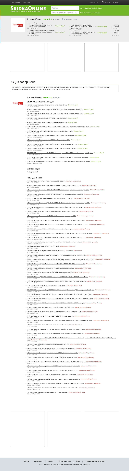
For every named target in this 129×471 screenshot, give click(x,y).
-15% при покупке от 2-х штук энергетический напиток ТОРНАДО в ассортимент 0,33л (51, 148)
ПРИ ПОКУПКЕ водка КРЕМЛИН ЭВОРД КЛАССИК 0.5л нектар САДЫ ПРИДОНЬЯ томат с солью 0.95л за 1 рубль (59, 320)
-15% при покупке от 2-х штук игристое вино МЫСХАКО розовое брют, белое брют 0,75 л (52, 388)
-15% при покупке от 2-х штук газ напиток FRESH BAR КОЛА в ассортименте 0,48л (50, 135)
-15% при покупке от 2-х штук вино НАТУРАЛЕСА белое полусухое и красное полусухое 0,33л (54, 185)
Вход (117, 2)
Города (26, 461)
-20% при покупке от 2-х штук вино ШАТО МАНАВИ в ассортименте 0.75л (48, 344)
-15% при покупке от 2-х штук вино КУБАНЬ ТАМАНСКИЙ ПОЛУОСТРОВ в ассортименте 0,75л (54, 242)
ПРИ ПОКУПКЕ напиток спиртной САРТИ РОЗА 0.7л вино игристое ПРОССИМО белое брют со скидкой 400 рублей (60, 153)
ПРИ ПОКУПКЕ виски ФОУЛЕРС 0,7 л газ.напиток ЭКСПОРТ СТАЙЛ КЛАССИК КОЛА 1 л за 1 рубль (55, 383)
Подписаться (94, 2)
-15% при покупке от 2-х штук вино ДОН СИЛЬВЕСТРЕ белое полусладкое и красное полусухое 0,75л (56, 255)
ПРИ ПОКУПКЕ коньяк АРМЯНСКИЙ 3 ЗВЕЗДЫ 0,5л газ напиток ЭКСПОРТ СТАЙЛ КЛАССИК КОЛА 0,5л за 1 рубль (60, 298)
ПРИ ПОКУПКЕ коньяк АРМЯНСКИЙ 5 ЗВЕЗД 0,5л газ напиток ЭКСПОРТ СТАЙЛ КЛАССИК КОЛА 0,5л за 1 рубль (59, 294)
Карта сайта (38, 461)
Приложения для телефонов (95, 461)
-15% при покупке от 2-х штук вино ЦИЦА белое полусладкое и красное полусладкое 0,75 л (53, 379)
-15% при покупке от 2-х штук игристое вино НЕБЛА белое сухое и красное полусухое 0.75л (53, 366)
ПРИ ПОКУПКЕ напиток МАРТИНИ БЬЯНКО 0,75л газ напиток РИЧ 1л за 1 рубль (50, 198)
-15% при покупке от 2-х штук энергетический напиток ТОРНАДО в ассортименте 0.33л (52, 357)
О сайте (50, 461)
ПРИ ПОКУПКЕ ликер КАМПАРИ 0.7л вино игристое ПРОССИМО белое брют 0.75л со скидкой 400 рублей (57, 157)
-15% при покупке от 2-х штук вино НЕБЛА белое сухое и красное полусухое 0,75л (50, 268)
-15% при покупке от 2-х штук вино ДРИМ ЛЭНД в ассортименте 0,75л (83, 32)
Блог (78, 461)
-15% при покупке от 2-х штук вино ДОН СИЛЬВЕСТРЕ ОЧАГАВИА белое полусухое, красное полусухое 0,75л (58, 203)
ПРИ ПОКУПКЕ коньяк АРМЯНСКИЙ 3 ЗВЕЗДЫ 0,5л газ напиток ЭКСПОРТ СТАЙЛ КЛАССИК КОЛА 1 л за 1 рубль (59, 233)
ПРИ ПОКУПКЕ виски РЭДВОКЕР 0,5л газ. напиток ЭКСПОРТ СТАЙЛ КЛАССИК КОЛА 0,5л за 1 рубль (56, 264)
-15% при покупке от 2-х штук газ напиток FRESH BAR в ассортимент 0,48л (48, 140)
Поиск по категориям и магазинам (90, 13)
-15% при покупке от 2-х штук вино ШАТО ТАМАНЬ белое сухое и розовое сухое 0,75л (51, 216)
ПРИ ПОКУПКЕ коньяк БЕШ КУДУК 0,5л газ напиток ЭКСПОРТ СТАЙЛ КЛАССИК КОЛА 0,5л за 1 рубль (56, 281)
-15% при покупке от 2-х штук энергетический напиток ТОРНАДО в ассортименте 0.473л (52, 353)
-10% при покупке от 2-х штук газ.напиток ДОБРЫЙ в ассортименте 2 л (47, 392)
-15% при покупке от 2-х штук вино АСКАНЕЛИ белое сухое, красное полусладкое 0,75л (52, 211)
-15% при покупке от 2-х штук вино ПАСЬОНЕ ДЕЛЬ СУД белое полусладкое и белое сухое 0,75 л (83, 27)
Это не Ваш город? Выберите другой (91, 8)
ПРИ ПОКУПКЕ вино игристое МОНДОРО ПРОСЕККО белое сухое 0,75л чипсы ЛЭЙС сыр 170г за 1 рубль (57, 224)
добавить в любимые (70, 19)
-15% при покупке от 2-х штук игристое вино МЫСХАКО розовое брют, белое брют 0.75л (52, 370)
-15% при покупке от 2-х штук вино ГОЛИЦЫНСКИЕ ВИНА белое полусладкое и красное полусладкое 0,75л (58, 190)
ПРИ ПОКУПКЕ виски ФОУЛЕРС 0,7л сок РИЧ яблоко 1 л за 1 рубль (46, 285)
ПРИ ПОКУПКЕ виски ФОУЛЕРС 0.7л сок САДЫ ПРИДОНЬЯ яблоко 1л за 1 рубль (50, 316)
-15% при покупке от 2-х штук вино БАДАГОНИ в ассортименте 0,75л (47, 122)
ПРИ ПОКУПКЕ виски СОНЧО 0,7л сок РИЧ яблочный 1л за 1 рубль (46, 181)
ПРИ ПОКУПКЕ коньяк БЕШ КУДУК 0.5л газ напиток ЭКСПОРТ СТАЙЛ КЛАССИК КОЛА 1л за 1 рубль (56, 207)
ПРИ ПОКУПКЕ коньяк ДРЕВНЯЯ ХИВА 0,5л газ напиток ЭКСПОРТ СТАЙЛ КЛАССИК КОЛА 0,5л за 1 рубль (57, 277)
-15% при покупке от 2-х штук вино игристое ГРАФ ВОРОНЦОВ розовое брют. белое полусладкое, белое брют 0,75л (60, 259)
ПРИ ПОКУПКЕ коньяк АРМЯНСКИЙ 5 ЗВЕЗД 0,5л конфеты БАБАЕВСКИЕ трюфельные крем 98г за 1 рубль (58, 126)
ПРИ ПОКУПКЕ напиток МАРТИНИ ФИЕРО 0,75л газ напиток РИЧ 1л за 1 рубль (50, 131)
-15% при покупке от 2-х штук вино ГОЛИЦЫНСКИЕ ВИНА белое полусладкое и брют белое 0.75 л (55, 333)
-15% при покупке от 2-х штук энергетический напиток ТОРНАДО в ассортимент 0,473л (52, 144)
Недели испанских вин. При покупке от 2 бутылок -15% (43, 246)
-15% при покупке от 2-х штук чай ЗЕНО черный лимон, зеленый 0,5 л (40, 26)
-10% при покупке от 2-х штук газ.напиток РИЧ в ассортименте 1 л (46, 250)
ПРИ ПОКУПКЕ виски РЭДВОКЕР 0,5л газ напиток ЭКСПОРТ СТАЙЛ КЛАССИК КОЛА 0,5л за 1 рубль (56, 220)
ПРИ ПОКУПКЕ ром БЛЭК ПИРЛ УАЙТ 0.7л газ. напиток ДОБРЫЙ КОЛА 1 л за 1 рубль (51, 374)
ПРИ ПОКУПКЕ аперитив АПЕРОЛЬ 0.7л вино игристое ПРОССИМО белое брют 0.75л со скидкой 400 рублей (58, 161)
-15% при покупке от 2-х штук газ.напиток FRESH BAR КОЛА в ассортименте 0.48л (50, 348)
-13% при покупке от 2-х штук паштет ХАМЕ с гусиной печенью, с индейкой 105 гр (50, 307)
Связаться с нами (65, 461)
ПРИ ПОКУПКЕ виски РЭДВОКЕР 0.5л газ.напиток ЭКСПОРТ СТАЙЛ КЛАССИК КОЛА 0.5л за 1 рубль (56, 329)
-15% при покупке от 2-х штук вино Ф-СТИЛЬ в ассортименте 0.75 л (46, 325)
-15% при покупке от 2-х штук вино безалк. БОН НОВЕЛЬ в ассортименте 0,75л (50, 272)
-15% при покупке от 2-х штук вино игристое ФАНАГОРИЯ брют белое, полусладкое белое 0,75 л (41, 32)
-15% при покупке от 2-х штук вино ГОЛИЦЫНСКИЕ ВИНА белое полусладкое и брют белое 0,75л (55, 194)
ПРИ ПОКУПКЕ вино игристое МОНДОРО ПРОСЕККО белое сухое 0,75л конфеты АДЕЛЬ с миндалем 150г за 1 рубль (60, 290)
